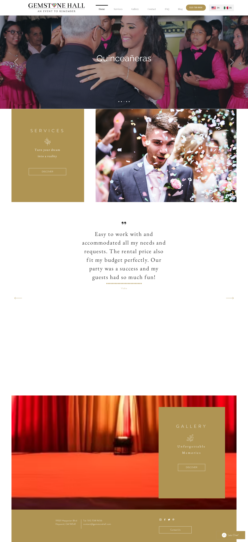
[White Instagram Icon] (160, 519)
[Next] (232, 62)
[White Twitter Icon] (169, 519)
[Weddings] (118, 101)
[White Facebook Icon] (164, 519)
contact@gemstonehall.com (97, 524)
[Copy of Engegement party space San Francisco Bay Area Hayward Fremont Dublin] (126, 101)
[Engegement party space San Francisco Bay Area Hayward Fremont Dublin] (121, 101)
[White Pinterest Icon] (173, 519)
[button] (196, 8)
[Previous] (16, 62)
